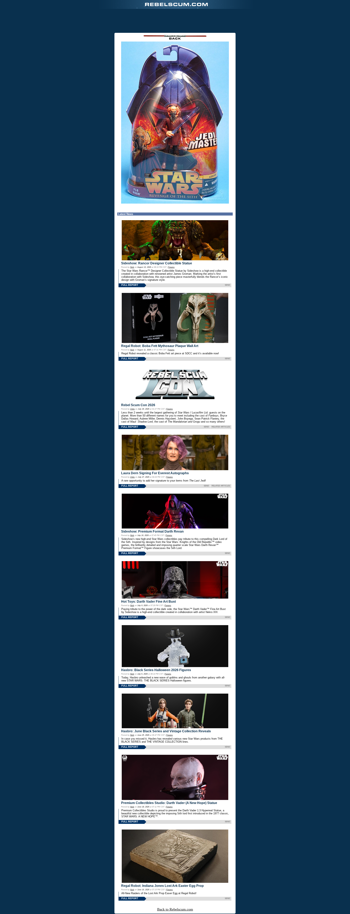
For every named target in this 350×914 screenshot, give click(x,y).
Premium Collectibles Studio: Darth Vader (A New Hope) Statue (169, 803)
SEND (227, 285)
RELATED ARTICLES (221, 427)
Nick (132, 267)
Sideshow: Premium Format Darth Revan (152, 531)
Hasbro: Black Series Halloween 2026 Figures (156, 670)
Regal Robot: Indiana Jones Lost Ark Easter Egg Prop (162, 885)
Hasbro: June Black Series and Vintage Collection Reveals (166, 731)
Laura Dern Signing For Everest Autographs (155, 473)
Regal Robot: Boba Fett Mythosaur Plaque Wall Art (159, 346)
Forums (171, 267)
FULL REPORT (129, 285)
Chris (132, 409)
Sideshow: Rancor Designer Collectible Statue (156, 263)
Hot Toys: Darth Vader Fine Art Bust (148, 601)
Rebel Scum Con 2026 (138, 405)
